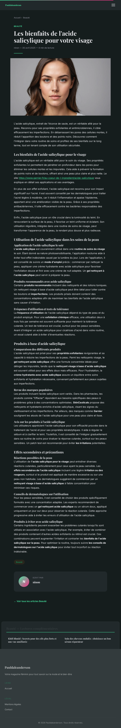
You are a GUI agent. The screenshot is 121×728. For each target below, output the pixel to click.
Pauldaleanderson (17, 667)
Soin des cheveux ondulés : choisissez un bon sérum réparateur (88, 640)
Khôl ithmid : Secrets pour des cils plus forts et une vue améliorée (32, 640)
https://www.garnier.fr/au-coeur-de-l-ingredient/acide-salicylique (56, 177)
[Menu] (113, 5)
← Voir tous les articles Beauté (30, 601)
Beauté (26, 17)
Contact (8, 709)
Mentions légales (13, 704)
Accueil (17, 17)
